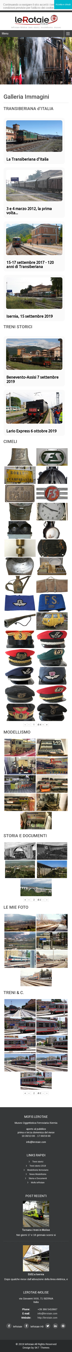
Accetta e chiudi (63, 4)
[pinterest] (63, 1325)
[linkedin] (55, 1325)
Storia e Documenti (38, 1178)
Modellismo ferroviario (37, 1170)
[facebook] (9, 1325)
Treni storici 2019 (38, 1166)
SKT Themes (42, 1347)
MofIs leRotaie (38, 1182)
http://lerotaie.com (47, 1317)
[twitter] (47, 1325)
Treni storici (37, 1161)
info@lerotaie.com (47, 1313)
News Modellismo (37, 1174)
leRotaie (29, 1344)
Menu (5, 33)
